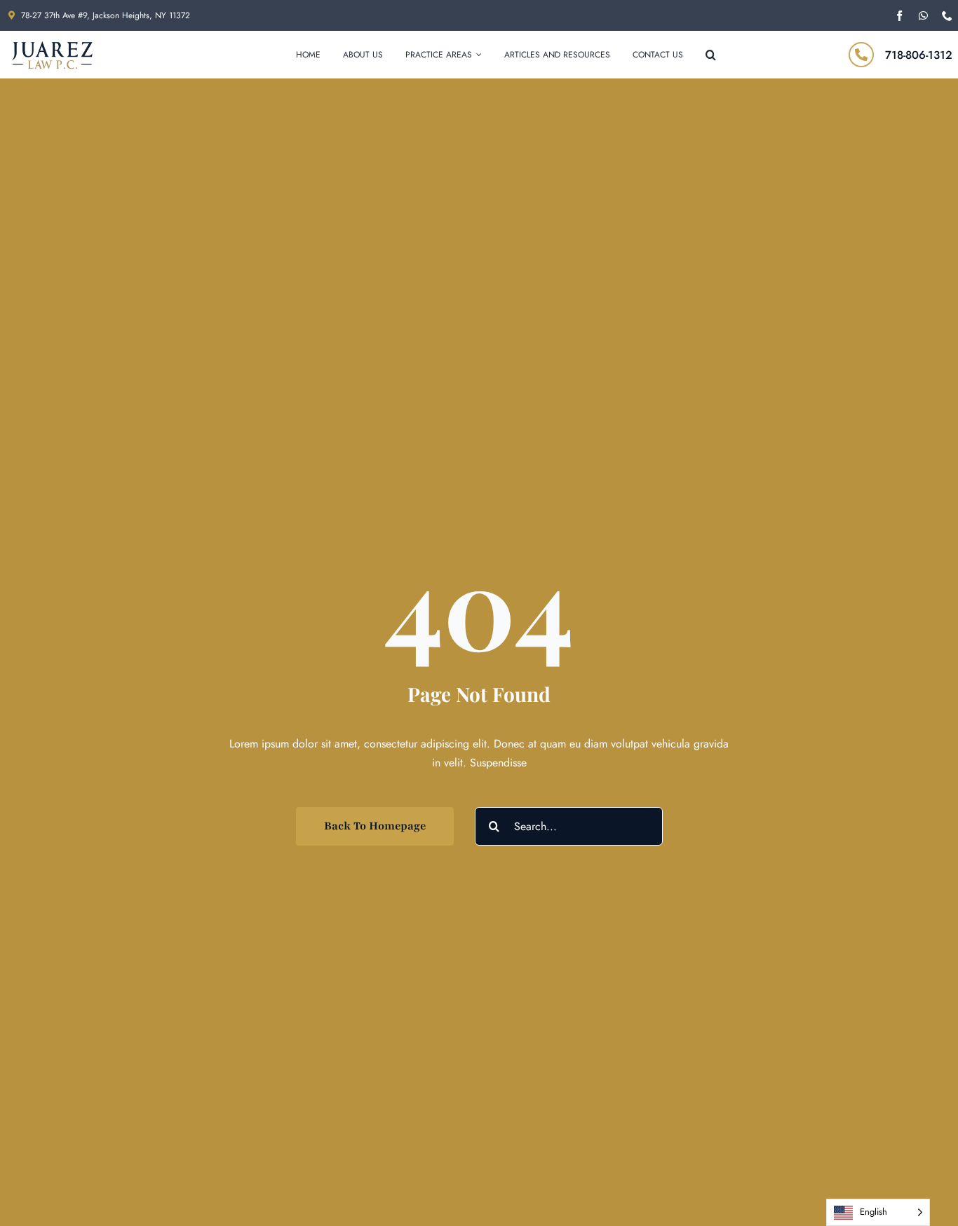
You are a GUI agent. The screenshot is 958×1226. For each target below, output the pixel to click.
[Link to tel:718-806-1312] (861, 54)
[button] (711, 54)
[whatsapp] (923, 16)
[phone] (947, 16)
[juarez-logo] (52, 46)
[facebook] (899, 16)
